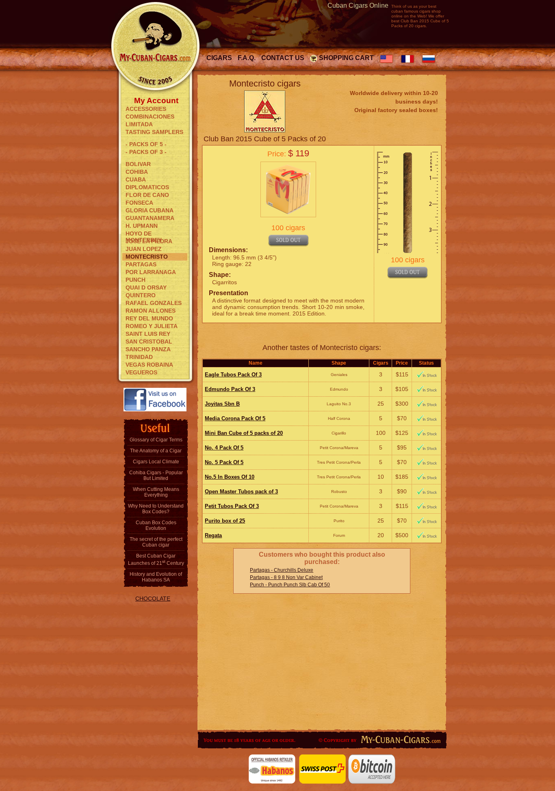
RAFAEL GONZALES (154, 303)
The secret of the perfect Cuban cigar (156, 542)
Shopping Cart (346, 57)
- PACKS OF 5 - (146, 144)
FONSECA (139, 202)
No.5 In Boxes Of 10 (229, 477)
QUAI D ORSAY (146, 287)
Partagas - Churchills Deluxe (281, 570)
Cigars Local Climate (156, 462)
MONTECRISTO (147, 256)
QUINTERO (141, 295)
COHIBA (137, 172)
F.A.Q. (247, 57)
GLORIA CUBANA (149, 210)
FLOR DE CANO (147, 195)
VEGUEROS (141, 372)
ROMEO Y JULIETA (152, 326)
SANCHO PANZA (148, 349)
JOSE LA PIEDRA (149, 241)
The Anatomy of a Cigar (156, 451)
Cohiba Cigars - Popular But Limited (156, 475)
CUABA (136, 179)
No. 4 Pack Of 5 (224, 448)
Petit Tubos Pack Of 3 (232, 506)
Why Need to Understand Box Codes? (156, 508)
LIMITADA (139, 124)
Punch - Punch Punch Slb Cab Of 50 (290, 585)
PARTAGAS (141, 264)
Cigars (219, 57)
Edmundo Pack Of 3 (230, 389)
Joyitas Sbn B (222, 404)
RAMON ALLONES (151, 310)
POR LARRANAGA (151, 272)
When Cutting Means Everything (156, 492)
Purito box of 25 (225, 521)
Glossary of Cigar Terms (156, 440)
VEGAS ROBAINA (149, 364)
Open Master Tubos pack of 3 (241, 491)
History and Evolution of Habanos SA (156, 577)
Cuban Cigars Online (357, 5)
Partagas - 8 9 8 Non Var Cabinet (286, 577)
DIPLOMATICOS (147, 187)
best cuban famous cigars (413, 8)
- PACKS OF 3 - (146, 152)
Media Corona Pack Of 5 (235, 418)
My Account (156, 100)
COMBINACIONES (150, 116)
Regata (213, 535)
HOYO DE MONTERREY (144, 234)
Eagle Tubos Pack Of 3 (233, 375)
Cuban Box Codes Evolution (156, 525)
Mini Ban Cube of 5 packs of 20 (244, 433)
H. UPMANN (142, 226)
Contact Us (282, 57)
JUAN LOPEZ (144, 249)
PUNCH (135, 280)
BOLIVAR (138, 164)
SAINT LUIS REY (148, 334)
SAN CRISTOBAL (149, 341)
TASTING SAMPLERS (154, 132)
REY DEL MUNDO (149, 318)
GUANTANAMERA (150, 218)
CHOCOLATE (152, 598)
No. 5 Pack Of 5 (224, 462)
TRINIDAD (139, 357)
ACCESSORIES (146, 109)
